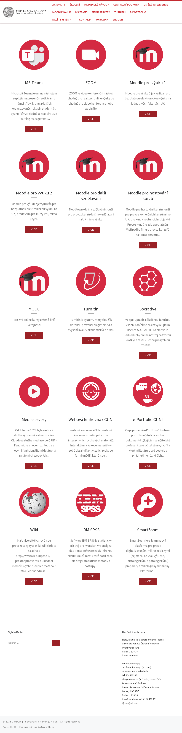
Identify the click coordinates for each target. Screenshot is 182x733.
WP (15, 727)
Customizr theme (46, 727)
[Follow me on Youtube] (173, 723)
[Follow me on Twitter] (163, 723)
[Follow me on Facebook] (168, 723)
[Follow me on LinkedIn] (178, 723)
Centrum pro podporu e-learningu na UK (35, 721)
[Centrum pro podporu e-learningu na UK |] (25, 11)
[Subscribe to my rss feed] (158, 723)
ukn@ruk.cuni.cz (133, 703)
